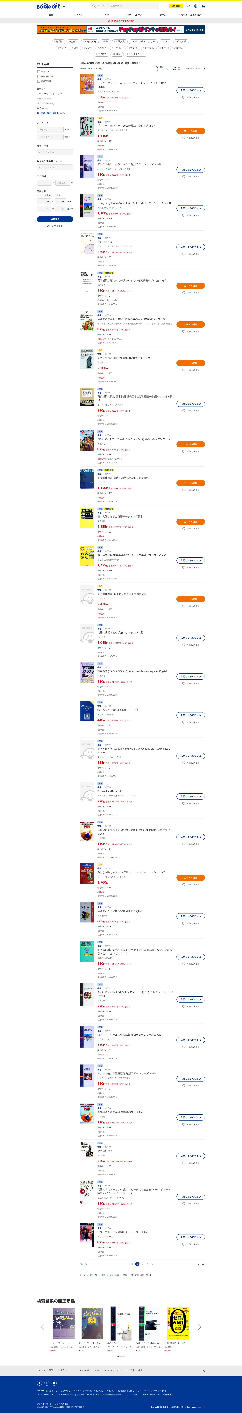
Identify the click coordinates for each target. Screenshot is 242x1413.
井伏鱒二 (101, 54)
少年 (163, 48)
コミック (79, 14)
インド (165, 41)
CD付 (88, 48)
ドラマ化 (149, 48)
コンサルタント (136, 54)
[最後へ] (203, 1264)
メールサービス (114, 1370)
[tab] (118, 1356)
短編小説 (178, 48)
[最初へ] (81, 1264)
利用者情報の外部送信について (115, 1394)
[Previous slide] (42, 1327)
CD (107, 14)
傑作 (105, 41)
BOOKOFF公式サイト (46, 1391)
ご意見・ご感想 (135, 1370)
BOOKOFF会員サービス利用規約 (87, 1391)
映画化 (102, 48)
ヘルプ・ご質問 (46, 1370)
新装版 (59, 41)
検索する (55, 219)
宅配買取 (176, 6)
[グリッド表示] (179, 68)
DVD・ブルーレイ (135, 14)
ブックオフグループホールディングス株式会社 (151, 1394)
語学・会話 (114, 1275)
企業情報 (64, 1391)
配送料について (67, 1370)
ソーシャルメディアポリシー (149, 1391)
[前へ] (86, 1264)
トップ (82, 1275)
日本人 (117, 54)
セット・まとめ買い (191, 14)
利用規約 (110, 1391)
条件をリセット (55, 225)
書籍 (51, 14)
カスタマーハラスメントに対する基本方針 (54, 1394)
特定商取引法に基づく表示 (88, 1394)
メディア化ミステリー (143, 41)
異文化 (62, 48)
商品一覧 (93, 1275)
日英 (76, 48)
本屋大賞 (120, 41)
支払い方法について (91, 1370)
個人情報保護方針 (124, 1391)
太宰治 (133, 48)
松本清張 (181, 41)
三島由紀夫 (90, 41)
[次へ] (199, 1264)
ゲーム (163, 14)
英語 (125, 1275)
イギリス (118, 48)
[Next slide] (199, 1327)
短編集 (73, 41)
